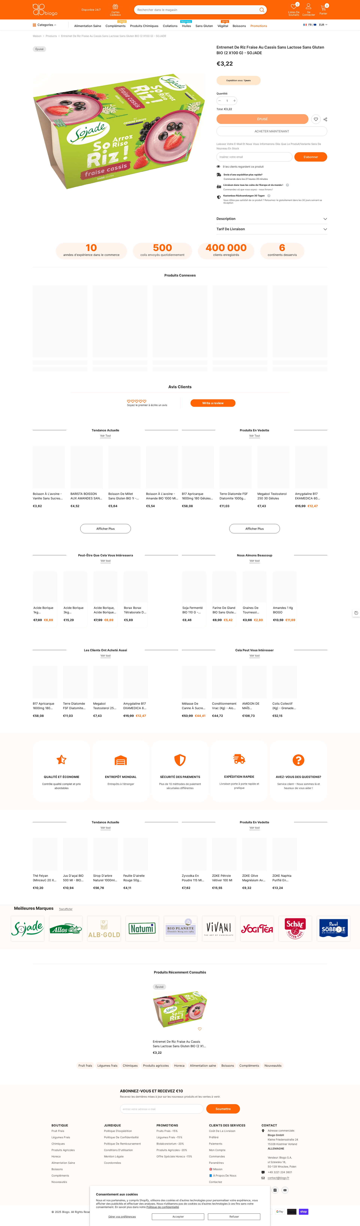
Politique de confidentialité (162, 1207)
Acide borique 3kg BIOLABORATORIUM (75, 610)
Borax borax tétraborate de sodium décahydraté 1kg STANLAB (135, 610)
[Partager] (324, 119)
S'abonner (311, 157)
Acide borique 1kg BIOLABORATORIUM (45, 610)
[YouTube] (285, 1190)
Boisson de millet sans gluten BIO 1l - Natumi (122, 496)
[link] (316, 119)
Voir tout (105, 560)
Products (51, 35)
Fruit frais (85, 1065)
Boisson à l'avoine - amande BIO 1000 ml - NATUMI (162, 496)
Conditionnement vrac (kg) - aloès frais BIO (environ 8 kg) (224, 706)
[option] (119, 131)
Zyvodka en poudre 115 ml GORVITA (192, 878)
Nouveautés (273, 1065)
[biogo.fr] (27, 928)
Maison (37, 35)
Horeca (179, 1065)
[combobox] (195, 9)
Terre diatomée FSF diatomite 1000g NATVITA (234, 496)
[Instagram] (275, 1190)
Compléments (249, 1065)
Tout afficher (65, 909)
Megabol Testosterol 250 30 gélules (272, 496)
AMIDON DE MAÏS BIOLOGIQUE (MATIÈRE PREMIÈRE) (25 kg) (253, 706)
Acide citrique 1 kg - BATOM (40, 1213)
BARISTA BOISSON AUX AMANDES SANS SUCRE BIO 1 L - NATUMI (86, 496)
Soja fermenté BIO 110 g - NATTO (192, 610)
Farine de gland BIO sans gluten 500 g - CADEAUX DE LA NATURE (224, 610)
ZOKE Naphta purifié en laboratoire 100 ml (283, 878)
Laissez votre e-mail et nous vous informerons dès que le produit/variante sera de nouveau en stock (269, 146)
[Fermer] (71, 1204)
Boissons (227, 1065)
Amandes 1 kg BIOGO (283, 610)
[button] (21, 929)
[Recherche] (200, 9)
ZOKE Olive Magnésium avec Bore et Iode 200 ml (254, 878)
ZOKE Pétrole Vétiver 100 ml (222, 878)
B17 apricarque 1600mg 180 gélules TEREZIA (196, 496)
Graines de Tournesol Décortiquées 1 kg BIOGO (253, 610)
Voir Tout (105, 435)
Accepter (178, 1216)
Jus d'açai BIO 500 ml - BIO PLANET (73, 878)
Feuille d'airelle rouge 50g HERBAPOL (134, 878)
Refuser (234, 1216)
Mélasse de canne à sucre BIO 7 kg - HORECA (192, 706)
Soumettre (223, 1109)
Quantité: (222, 93)
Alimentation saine (203, 1065)
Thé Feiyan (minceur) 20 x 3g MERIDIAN (43, 878)
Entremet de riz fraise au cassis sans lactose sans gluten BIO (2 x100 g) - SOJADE (180, 1044)
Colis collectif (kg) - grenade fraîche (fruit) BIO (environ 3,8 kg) (284, 706)
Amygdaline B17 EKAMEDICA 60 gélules (306, 496)
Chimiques (130, 1065)
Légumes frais (107, 1065)
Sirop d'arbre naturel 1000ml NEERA (104, 878)
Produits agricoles (156, 1065)
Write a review (213, 403)
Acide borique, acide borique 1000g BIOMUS (104, 610)
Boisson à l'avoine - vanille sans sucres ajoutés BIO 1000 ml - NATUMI (48, 496)
